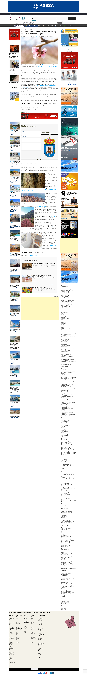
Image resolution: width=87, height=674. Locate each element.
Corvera (32, 624)
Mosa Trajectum (34, 636)
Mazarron (18, 634)
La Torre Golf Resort (11, 631)
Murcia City (33, 637)
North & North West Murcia (26, 617)
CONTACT (13, 14)
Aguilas (17, 618)
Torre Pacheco (12, 662)
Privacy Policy (63, 668)
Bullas (25, 620)
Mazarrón (61, 18)
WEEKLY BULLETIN (26, 14)
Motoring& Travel (32, 23)
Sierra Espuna (19, 641)
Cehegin (25, 625)
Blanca (32, 623)
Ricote (32, 641)
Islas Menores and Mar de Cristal (11, 623)
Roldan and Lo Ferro (11, 649)
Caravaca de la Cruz (26, 623)
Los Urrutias (11, 638)
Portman (10, 647)
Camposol (18, 624)
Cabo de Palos (11, 618)
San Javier (66, 18)
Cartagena (11, 619)
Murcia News (12, 23)
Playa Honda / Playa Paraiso (11, 645)
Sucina (32, 642)
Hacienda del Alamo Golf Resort (18, 631)
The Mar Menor (11, 616)
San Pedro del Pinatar (11, 653)
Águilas (38, 18)
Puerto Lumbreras (18, 639)
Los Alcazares (11, 634)
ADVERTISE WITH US (19, 14)
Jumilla (49, 18)
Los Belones (11, 636)
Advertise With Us (75, 668)
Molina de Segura (33, 634)
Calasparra (26, 621)
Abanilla (32, 618)
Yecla (25, 632)
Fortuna (25, 627)
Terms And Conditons (57, 668)
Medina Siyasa (31, 191)
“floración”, (52, 216)
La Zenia (39, 654)
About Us (70, 668)
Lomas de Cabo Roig (41, 656)
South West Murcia (19, 616)
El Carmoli (11, 621)
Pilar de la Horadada (11, 643)
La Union (11, 633)
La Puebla (11, 629)
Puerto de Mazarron (18, 636)
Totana (17, 642)
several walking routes (40, 206)
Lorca (52, 18)
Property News (45, 23)
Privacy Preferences (34, 669)
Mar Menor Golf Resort (12, 640)
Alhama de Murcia (43, 18)
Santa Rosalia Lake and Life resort (11, 656)
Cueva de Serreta (49, 189)
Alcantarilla (33, 621)
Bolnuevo (18, 623)
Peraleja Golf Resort (33, 639)
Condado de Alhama (18, 627)
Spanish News (53, 23)
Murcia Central (32, 616)
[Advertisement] (40, 308)
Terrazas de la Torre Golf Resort (11, 660)
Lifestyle (38, 23)
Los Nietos (11, 637)
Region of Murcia (46, 64)
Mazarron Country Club (40, 641)
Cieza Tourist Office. (32, 255)
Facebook (39, 159)
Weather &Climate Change (19, 23)
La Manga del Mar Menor (11, 628)
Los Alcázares (56, 18)
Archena (32, 622)
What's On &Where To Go (25, 23)
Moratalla (25, 630)
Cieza (36, 36)
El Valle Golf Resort (33, 627)
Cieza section (53, 245)
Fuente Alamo (19, 628)
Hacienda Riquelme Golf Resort (33, 630)
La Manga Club (12, 626)
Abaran (32, 619)
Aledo (17, 619)
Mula (25, 631)
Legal (67, 668)
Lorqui (32, 632)
